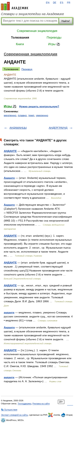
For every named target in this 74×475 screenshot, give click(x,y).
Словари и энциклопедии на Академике (32, 14)
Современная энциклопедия (37, 31)
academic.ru (14, 6)
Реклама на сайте (41, 403)
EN (47, 3)
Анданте (9, 177)
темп (31, 115)
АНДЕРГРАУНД (58, 127)
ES (61, 3)
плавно (22, 115)
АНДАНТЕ (10, 151)
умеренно (42, 115)
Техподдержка (24, 403)
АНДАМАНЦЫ (18, 127)
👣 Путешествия (9, 409)
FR (68, 3)
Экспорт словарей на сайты (14, 415)
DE (54, 3)
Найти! (65, 20)
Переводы (54, 37)
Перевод (26, 69)
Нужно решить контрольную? (39, 106)
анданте (9, 312)
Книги (20, 44)
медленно (10, 115)
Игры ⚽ (54, 44)
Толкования (20, 37)
